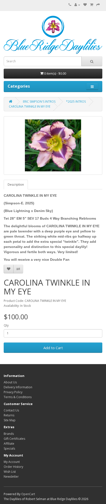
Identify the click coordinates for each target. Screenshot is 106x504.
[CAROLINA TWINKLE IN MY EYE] (53, 145)
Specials (9, 448)
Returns (9, 415)
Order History (13, 467)
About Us (10, 382)
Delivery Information (18, 387)
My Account (12, 462)
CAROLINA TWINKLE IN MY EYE (29, 106)
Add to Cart (53, 347)
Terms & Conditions (18, 397)
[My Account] (77, 5)
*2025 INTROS (76, 101)
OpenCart (28, 494)
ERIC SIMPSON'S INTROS (39, 101)
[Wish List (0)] (85, 5)
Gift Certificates (14, 439)
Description (16, 184)
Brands (9, 434)
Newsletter (11, 476)
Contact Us (11, 410)
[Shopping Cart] (91, 5)
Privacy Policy (13, 392)
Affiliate (9, 443)
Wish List (10, 472)
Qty (6, 325)
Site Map (10, 420)
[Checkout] (98, 5)
